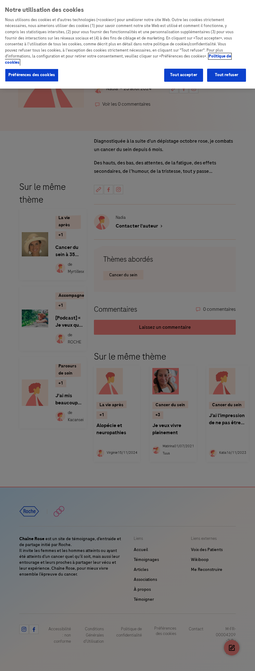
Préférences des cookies (31, 75)
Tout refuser (227, 75)
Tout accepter (183, 75)
